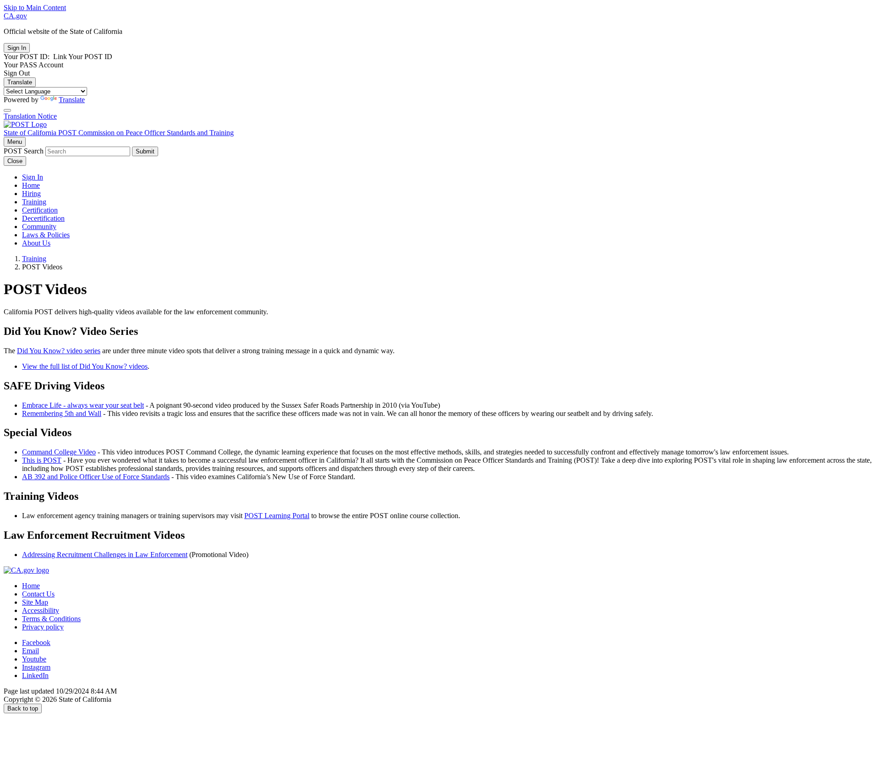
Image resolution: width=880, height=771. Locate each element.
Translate (19, 82)
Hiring (31, 193)
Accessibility (40, 610)
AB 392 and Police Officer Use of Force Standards (96, 477)
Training (34, 202)
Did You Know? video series (58, 351)
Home (31, 185)
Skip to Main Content (35, 7)
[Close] (7, 110)
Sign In (32, 177)
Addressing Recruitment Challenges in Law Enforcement (104, 554)
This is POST (41, 460)
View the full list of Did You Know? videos (85, 366)
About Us (36, 243)
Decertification (43, 218)
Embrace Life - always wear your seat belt (83, 405)
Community (39, 226)
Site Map (35, 602)
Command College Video (59, 452)
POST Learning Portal (276, 515)
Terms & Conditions (51, 619)
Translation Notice (30, 116)
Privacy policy (43, 627)
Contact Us (38, 594)
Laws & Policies (46, 235)
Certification (40, 210)
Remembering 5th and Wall (61, 413)
